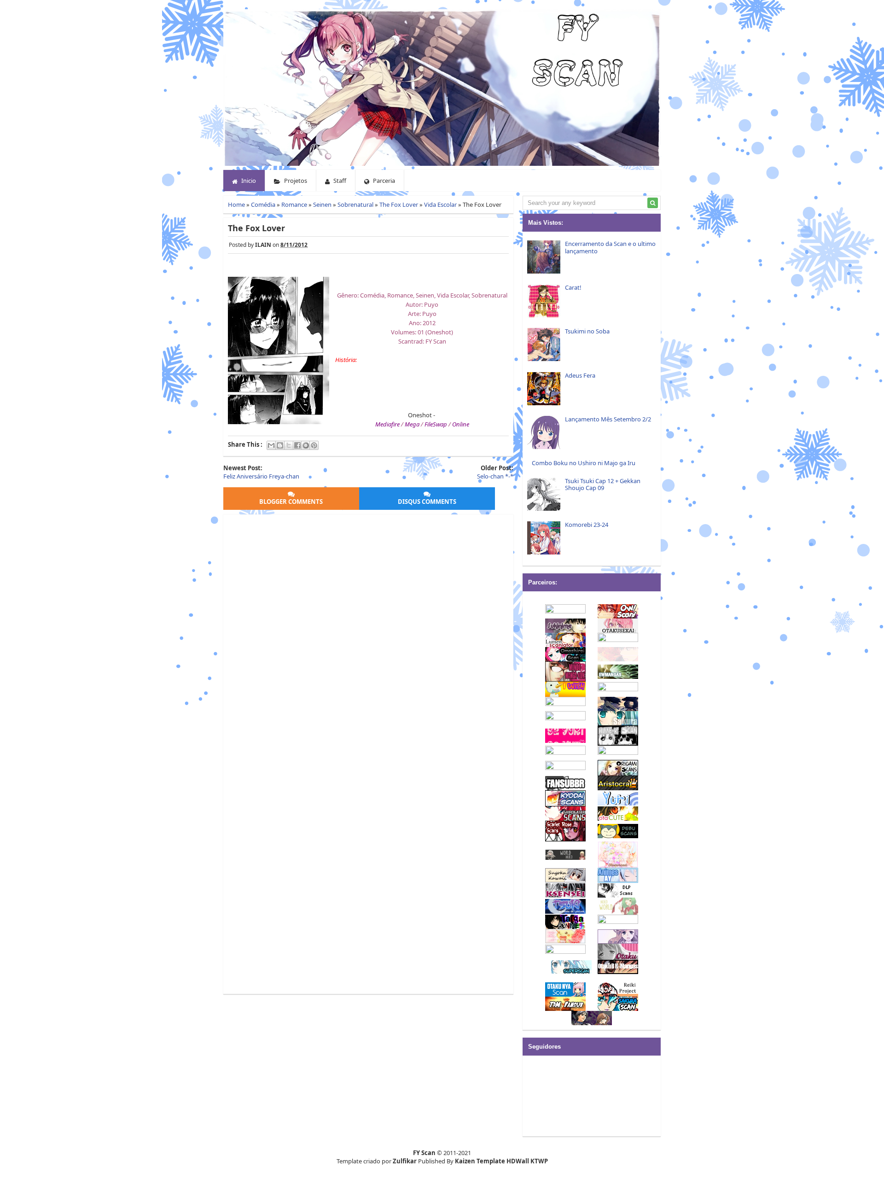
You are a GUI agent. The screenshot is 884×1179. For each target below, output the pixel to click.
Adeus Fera (580, 375)
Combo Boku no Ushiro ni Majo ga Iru (583, 463)
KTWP (539, 1161)
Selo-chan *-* (495, 476)
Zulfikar (405, 1161)
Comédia (263, 204)
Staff (339, 180)
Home (236, 204)
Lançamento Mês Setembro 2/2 (608, 419)
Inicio (248, 180)
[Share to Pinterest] (314, 445)
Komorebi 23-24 (586, 524)
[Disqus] (368, 634)
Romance (294, 204)
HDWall (517, 1161)
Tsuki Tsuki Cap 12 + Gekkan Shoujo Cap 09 (602, 484)
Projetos (295, 180)
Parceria (383, 180)
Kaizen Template (480, 1161)
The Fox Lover (398, 204)
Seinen (322, 204)
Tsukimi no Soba (587, 331)
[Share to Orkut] (305, 445)
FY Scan (424, 1153)
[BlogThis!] (280, 445)
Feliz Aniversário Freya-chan (261, 476)
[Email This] (271, 445)
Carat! (573, 287)
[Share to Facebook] (297, 445)
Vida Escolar (440, 204)
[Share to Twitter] (288, 445)
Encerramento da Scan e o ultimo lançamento (610, 247)
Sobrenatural (355, 204)
